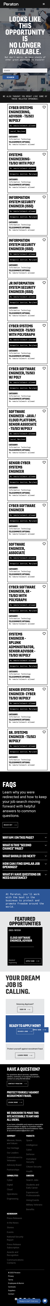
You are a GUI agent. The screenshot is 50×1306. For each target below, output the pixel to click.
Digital (10, 1184)
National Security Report (15, 1238)
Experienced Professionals (33, 1194)
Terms (10, 1280)
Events (10, 1232)
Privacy (11, 1276)
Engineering (12, 1198)
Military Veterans (34, 1204)
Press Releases (14, 1218)
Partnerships (13, 1169)
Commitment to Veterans (14, 1159)
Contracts (12, 1287)
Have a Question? (23, 1069)
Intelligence (32, 1145)
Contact (11, 1294)
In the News (13, 1222)
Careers (30, 1175)
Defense (30, 1154)
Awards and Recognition (12, 1253)
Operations (12, 1194)
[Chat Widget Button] (45, 1301)
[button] (43, 4)
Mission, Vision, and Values (14, 1142)
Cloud (9, 1189)
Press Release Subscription (14, 1246)
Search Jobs (32, 1180)
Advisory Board (14, 1165)
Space (29, 1140)
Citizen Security (34, 1166)
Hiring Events (32, 1200)
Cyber (29, 1149)
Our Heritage (13, 1148)
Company (11, 1136)
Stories (10, 1227)
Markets (30, 1136)
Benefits (30, 1209)
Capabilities (12, 1175)
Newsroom (12, 1214)
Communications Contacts (15, 1261)
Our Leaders (13, 1152)
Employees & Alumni (16, 1283)
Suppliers (11, 1290)
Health (29, 1171)
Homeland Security (31, 1160)
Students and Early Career (32, 1186)
